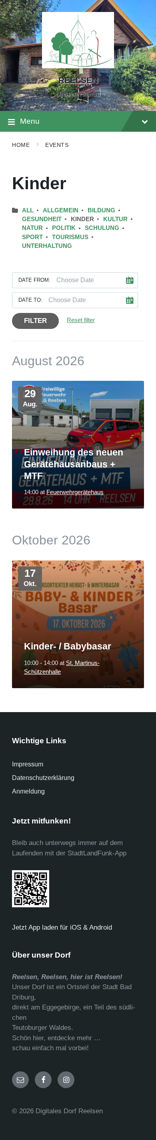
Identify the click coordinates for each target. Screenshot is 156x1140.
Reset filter (81, 320)
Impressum (27, 764)
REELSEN (78, 80)
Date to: (30, 300)
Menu (30, 121)
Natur (32, 228)
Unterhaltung (47, 246)
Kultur (115, 219)
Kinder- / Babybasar (67, 646)
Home (21, 145)
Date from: (34, 280)
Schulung (102, 228)
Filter (35, 321)
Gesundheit (42, 219)
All (28, 210)
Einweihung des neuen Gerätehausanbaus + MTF (73, 464)
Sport (32, 237)
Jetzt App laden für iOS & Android (65, 927)
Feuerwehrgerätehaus (75, 492)
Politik (64, 228)
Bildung (101, 210)
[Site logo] (78, 66)
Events (56, 145)
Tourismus (70, 237)
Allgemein (60, 210)
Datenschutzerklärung (43, 777)
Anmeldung (28, 791)
